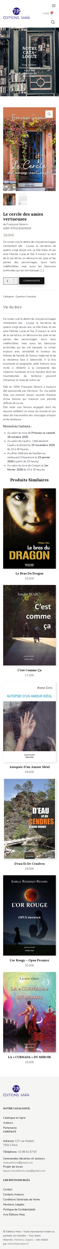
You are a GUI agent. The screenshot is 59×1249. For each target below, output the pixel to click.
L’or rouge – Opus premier (29, 960)
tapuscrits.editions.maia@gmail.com (24, 1171)
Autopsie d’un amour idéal (29, 767)
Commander (31, 280)
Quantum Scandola (26, 296)
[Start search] (53, 22)
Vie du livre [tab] (12, 307)
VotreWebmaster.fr (18, 1244)
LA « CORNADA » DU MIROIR (29, 1057)
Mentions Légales (24, 1239)
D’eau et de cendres (29, 864)
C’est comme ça (29, 670)
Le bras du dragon (29, 573)
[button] (54, 6)
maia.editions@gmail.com (18, 1162)
